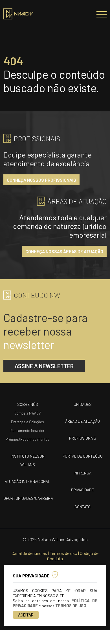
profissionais (82, 438)
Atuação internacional (27, 481)
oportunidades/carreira (28, 498)
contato (82, 506)
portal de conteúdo (83, 456)
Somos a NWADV (27, 413)
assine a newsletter (44, 366)
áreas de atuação (82, 421)
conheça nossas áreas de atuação (64, 251)
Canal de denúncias (29, 553)
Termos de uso (63, 553)
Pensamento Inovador (27, 430)
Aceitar (26, 615)
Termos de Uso (70, 605)
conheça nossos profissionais (41, 180)
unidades (83, 404)
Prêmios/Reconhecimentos (27, 439)
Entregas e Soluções (27, 422)
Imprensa (82, 473)
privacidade (82, 489)
